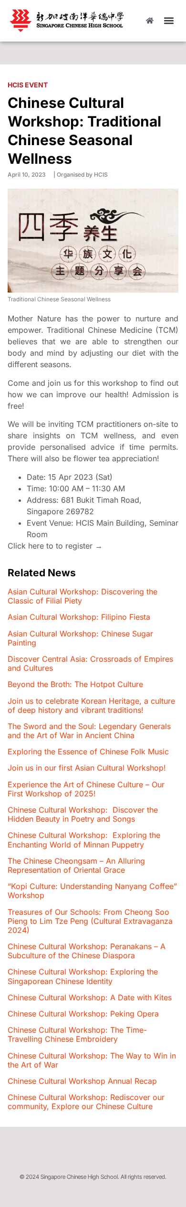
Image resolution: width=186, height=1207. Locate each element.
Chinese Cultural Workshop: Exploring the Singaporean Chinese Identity (83, 976)
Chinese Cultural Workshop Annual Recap (82, 1081)
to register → (79, 546)
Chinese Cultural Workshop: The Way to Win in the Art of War (92, 1060)
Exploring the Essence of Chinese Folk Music (88, 751)
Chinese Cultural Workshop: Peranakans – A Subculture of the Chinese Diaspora (86, 951)
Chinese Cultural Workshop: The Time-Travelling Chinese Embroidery (77, 1034)
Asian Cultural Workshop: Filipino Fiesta (79, 617)
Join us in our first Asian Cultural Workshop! (87, 768)
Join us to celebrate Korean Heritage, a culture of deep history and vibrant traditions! (91, 705)
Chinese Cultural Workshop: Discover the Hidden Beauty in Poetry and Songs (83, 814)
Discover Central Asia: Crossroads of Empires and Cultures (90, 663)
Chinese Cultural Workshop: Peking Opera (83, 1013)
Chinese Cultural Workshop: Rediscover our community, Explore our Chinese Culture (86, 1101)
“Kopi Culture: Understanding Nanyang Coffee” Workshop (92, 890)
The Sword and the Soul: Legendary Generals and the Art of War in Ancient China (89, 730)
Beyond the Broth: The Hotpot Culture (75, 684)
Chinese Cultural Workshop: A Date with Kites (90, 997)
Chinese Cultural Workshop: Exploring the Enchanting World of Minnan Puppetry (84, 839)
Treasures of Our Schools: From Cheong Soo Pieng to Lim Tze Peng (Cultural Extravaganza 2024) (90, 921)
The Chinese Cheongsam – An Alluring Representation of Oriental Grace (76, 865)
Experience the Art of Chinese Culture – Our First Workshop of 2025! (86, 789)
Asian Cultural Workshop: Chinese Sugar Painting (80, 638)
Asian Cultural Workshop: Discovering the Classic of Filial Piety (82, 596)
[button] (168, 21)
